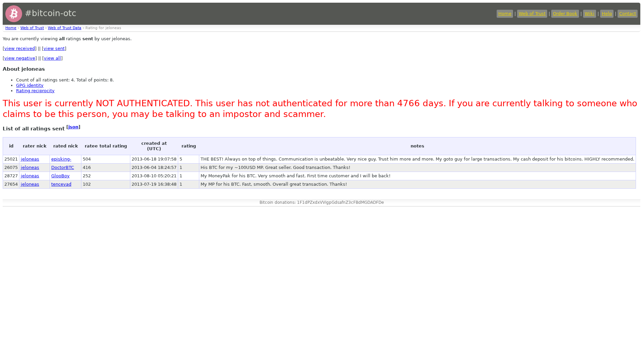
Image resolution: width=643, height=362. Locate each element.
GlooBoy (60, 175)
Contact (627, 13)
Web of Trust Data (64, 28)
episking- (61, 159)
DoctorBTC (62, 167)
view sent (54, 48)
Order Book (565, 13)
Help (607, 13)
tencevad (61, 184)
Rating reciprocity (35, 90)
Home (504, 13)
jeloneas (30, 159)
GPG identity (30, 85)
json (73, 126)
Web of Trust (532, 13)
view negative (19, 58)
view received (19, 48)
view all (52, 58)
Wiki (589, 13)
